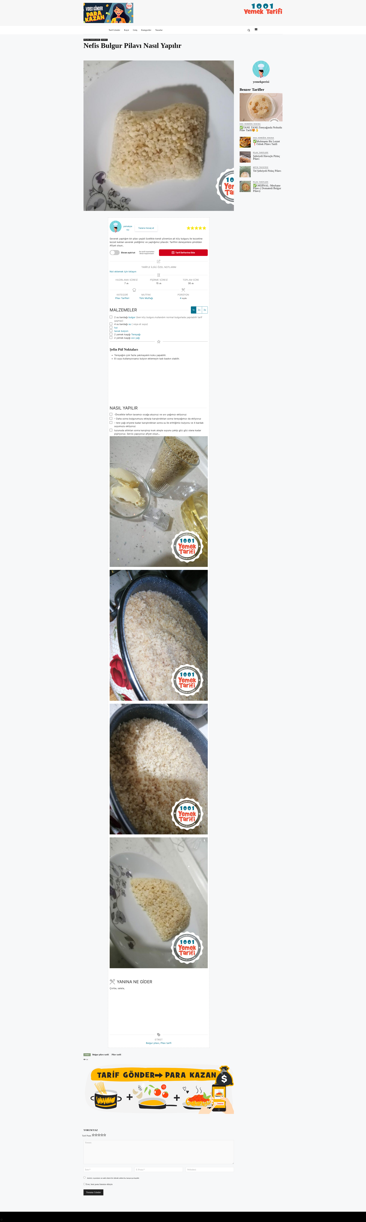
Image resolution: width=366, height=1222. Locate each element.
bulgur (132, 317)
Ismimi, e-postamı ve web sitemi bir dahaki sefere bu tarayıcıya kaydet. (113, 1178)
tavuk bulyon (121, 331)
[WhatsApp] (273, 54)
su (130, 324)
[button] (249, 30)
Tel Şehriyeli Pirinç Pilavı (267, 170)
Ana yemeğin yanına (250, 124)
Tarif (104, 39)
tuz (116, 327)
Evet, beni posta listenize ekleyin (99, 1184)
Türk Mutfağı (146, 298)
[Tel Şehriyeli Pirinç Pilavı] (245, 171)
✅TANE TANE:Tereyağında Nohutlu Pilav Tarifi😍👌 (261, 129)
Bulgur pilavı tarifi (100, 1055)
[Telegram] (280, 54)
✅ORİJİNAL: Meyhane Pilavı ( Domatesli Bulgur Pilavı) (267, 188)
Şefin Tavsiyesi (260, 167)
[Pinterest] (266, 54)
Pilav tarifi (166, 1043)
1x (193, 309)
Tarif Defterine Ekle (185, 252)
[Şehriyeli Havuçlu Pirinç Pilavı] (245, 157)
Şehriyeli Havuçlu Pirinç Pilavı (266, 157)
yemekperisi (261, 81)
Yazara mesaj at (146, 228)
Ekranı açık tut (128, 252)
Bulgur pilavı (152, 1043)
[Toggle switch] (115, 252)
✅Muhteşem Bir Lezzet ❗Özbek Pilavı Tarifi (266, 143)
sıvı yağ (135, 337)
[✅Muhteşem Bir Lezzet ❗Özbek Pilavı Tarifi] (245, 142)
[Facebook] (260, 54)
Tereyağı (136, 334)
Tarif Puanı (86, 1136)
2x (199, 309)
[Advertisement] (159, 380)
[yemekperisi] (261, 69)
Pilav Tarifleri (92, 39)
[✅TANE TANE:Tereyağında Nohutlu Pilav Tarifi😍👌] (261, 107)
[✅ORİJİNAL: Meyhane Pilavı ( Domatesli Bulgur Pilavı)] (245, 186)
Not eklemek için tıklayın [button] (123, 271)
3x (204, 309)
